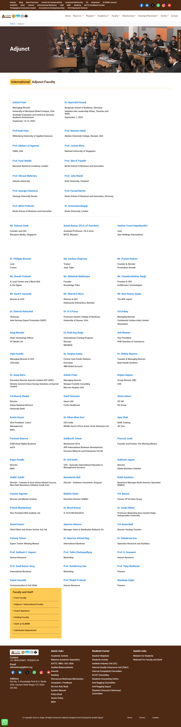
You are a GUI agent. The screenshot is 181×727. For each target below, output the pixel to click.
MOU (53, 702)
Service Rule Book (59, 686)
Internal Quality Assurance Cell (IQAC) (110, 667)
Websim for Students (143, 656)
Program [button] (90, 16)
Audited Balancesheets (62, 667)
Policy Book (56, 694)
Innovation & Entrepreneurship (52, 8)
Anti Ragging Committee (103, 682)
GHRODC (13, 5)
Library (31, 5)
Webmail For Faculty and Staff (147, 659)
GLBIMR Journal (110, 2)
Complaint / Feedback (61, 682)
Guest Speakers (22, 611)
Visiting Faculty (21, 617)
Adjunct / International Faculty (28, 604)
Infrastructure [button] (128, 16)
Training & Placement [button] (147, 16)
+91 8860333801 (18, 660)
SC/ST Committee (100, 675)
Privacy (142, 718)
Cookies (155, 718)
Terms (129, 718)
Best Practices (32, 2)
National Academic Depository (65, 659)
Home (68, 16)
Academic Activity (59, 656)
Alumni (13, 2)
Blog (21, 2)
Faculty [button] (115, 16)
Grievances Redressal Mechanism (67, 679)
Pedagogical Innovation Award (23, 8)
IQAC (23, 5)
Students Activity (100, 659)
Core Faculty (20, 598)
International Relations (47, 5)
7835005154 (33, 660)
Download (95, 2)
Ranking (77, 5)
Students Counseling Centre (105, 679)
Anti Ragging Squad (101, 686)
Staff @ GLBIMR (22, 624)
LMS (62, 5)
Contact (174, 16)
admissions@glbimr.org (21, 667)
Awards (54, 671)
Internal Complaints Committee (107, 671)
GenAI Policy (57, 698)
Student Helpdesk (100, 656)
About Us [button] (77, 16)
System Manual (58, 690)
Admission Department (25, 630)
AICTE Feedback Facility (94, 5)
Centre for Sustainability (51, 2)
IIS (87, 2)
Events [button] (164, 16)
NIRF (69, 5)
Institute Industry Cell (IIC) (104, 663)
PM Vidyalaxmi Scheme (77, 8)
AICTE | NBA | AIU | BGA (62, 663)
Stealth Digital (97, 718)
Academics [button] (103, 16)
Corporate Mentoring (74, 2)
